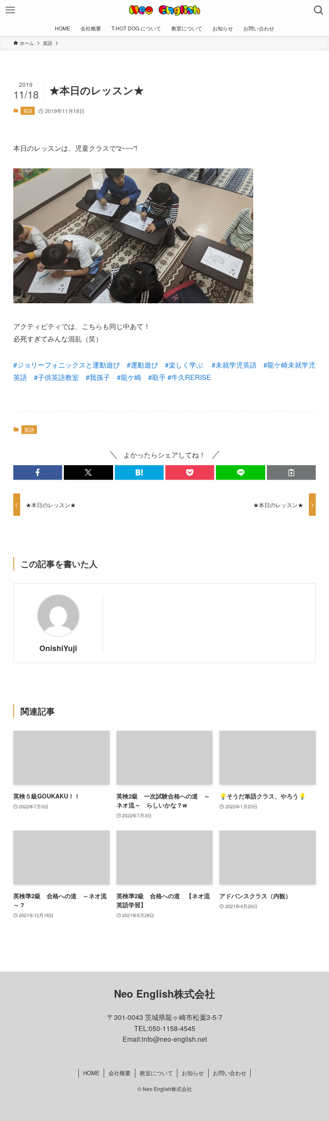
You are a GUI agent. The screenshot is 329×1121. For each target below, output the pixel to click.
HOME (91, 1073)
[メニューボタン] (10, 10)
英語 (28, 110)
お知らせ (193, 1073)
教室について (156, 1073)
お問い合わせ (229, 1073)
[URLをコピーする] (291, 472)
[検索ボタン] (318, 10)
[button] (37, 472)
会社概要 (119, 1073)
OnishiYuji (58, 647)
